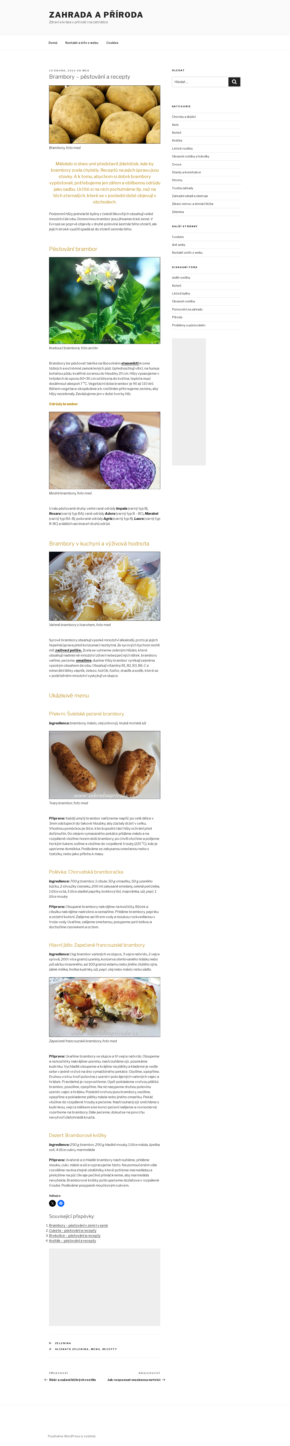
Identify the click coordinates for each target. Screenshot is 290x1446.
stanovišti (130, 363)
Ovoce (177, 164)
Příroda (177, 317)
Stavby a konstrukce (186, 172)
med (86, 70)
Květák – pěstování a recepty (72, 1241)
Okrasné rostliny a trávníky (190, 156)
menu (95, 1349)
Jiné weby (178, 244)
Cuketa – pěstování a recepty (72, 1231)
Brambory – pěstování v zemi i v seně (78, 1225)
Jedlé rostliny (181, 277)
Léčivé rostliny (182, 148)
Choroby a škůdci (184, 116)
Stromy (177, 180)
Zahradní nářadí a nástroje (190, 196)
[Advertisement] (104, 1287)
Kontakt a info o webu (81, 43)
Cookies (112, 43)
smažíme (84, 660)
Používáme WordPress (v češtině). (72, 1436)
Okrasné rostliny (183, 301)
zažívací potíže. (68, 650)
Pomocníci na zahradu (187, 309)
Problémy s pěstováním (188, 325)
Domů (53, 43)
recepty (109, 1349)
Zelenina (63, 1343)
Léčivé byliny (181, 293)
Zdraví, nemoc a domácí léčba (192, 204)
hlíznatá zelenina (72, 1349)
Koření (176, 132)
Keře (175, 125)
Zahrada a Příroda (96, 14)
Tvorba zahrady (182, 188)
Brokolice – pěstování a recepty (74, 1236)
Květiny (177, 140)
